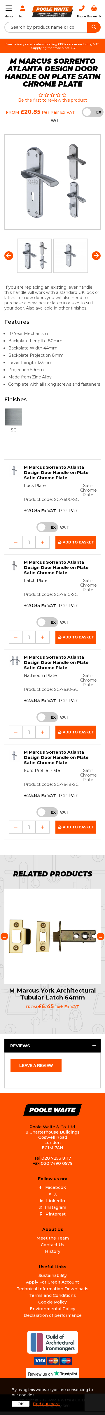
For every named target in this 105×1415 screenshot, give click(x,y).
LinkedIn (55, 1200)
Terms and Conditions (52, 1295)
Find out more (46, 1403)
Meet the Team (52, 1238)
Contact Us (52, 1244)
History (52, 1251)
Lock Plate (35, 485)
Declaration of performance (53, 1315)
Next (96, 255)
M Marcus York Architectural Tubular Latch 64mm (52, 994)
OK (21, 1403)
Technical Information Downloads (52, 1288)
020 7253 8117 (56, 1158)
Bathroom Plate (40, 675)
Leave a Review (36, 1065)
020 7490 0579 (57, 1163)
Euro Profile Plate (42, 770)
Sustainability (52, 1275)
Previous (8, 255)
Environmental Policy (52, 1308)
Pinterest (56, 1214)
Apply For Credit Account (52, 1282)
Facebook (55, 1187)
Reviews (20, 1045)
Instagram (55, 1207)
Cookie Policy (52, 1302)
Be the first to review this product (52, 100)
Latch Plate (36, 580)
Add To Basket (78, 542)
